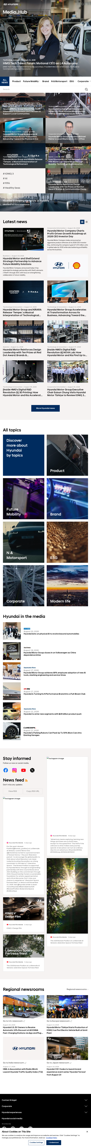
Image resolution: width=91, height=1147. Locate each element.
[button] (87, 40)
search (86, 89)
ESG (72, 81)
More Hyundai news (45, 408)
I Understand (54, 1142)
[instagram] (14, 770)
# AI (5, 178)
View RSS (12, 791)
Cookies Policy (51, 1138)
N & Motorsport (59, 81)
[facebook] (5, 770)
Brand (45, 81)
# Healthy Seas (11, 188)
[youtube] (23, 770)
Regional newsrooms (77, 989)
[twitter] (32, 770)
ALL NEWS (5, 81)
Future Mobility (31, 81)
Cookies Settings (36, 1142)
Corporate (84, 81)
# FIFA (6, 183)
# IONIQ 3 (8, 174)
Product (16, 81)
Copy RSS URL (32, 791)
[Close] (87, 1131)
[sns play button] (23, 909)
